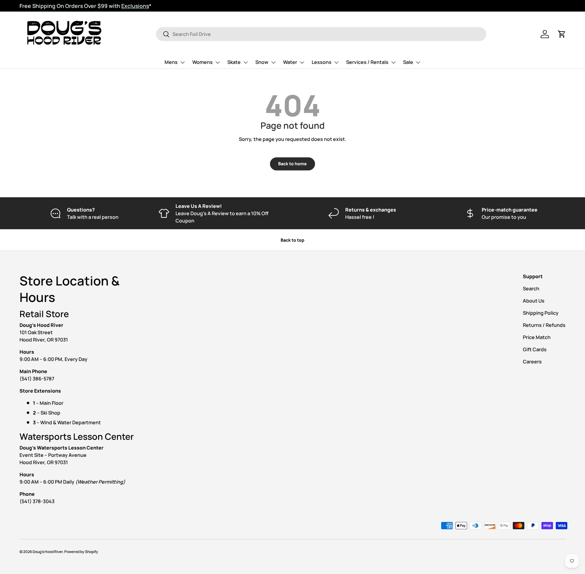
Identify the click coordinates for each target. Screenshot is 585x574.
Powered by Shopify (81, 551)
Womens (202, 62)
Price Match (537, 337)
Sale (408, 62)
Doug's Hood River (48, 551)
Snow (261, 62)
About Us (533, 300)
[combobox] (321, 34)
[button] (562, 34)
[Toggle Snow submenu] (273, 62)
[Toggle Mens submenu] (182, 62)
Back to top (292, 240)
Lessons (322, 62)
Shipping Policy (540, 313)
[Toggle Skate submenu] (245, 62)
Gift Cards (535, 349)
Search (531, 288)
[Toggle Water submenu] (302, 62)
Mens (171, 62)
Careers (532, 361)
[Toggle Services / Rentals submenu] (393, 62)
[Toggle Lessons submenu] (336, 62)
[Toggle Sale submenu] (418, 62)
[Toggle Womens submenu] (217, 62)
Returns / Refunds (544, 325)
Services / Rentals (367, 62)
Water (290, 62)
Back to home (292, 163)
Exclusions (135, 5)
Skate (234, 62)
